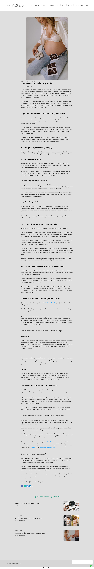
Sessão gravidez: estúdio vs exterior (28, 518)
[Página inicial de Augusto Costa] (15, 5)
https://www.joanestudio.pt (47, 447)
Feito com (47, 567)
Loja (87, 5)
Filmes (44, 5)
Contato (70, 5)
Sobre (63, 5)
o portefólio (33, 447)
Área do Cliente (79, 5)
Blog (58, 5)
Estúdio (33, 81)
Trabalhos (37, 5)
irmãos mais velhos (50, 303)
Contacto (18, 563)
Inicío (30, 5)
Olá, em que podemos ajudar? (78, 561)
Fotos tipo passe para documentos (28, 503)
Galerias (52, 5)
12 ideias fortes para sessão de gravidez (30, 533)
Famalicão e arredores (53, 442)
